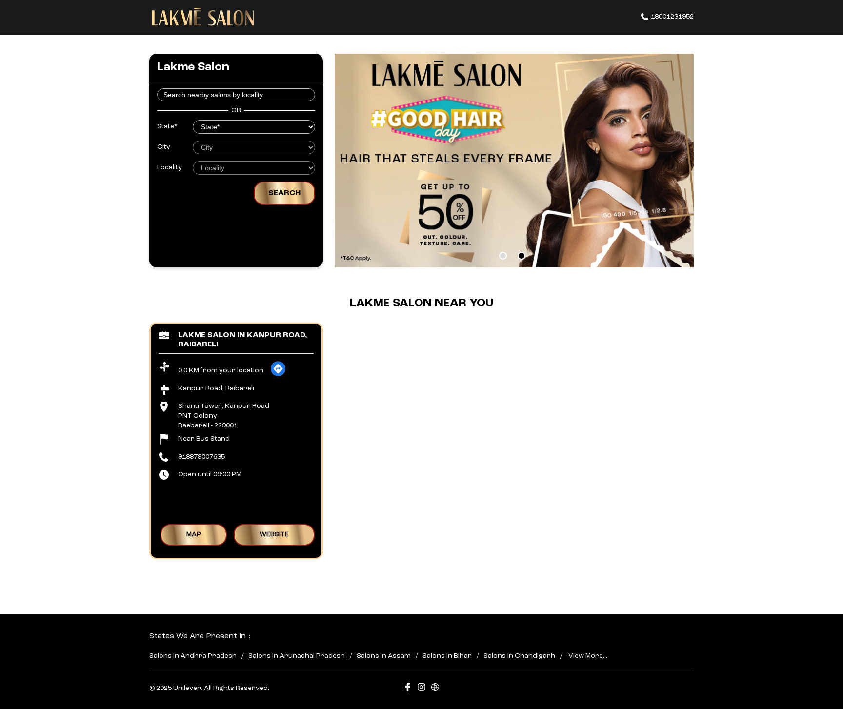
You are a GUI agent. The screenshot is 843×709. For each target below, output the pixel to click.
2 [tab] (521, 256)
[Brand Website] (435, 688)
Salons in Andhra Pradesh (193, 655)
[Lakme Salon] (203, 17)
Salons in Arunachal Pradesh (296, 655)
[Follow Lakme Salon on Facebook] (408, 688)
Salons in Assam (384, 655)
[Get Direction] (278, 374)
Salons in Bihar (447, 655)
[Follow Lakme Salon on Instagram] (421, 688)
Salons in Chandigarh (519, 655)
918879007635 (201, 456)
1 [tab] (503, 256)
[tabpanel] (514, 160)
